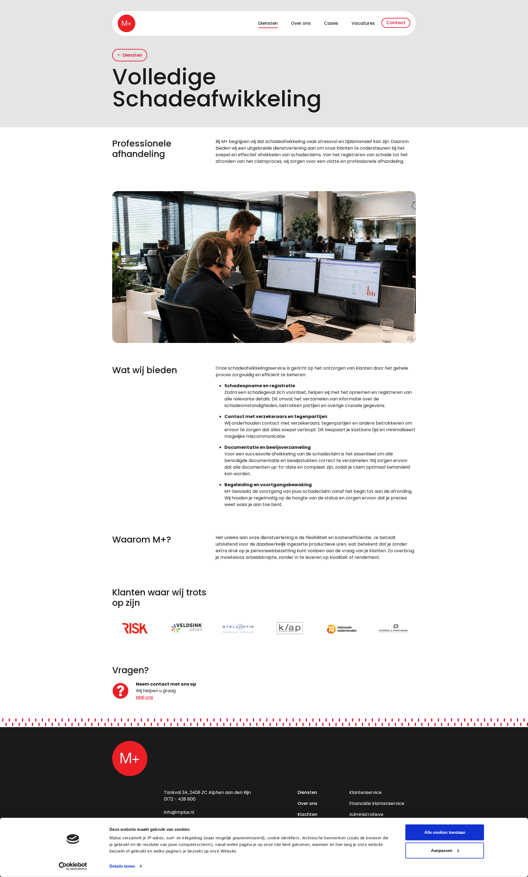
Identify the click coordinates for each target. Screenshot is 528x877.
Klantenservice (365, 792)
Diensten (268, 23)
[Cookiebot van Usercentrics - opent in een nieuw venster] (73, 866)
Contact (395, 23)
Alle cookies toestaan (444, 832)
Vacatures (363, 23)
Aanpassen (441, 850)
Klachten (307, 814)
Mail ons (144, 697)
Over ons (301, 23)
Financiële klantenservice (376, 803)
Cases (331, 23)
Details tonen (122, 866)
